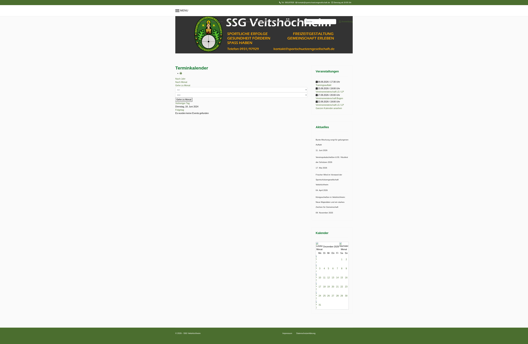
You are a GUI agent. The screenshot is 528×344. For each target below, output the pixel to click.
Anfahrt (287, 22)
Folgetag (179, 110)
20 (333, 286)
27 (333, 296)
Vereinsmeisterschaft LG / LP (330, 92)
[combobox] (320, 21)
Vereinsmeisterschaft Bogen (329, 98)
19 (328, 286)
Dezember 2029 (331, 246)
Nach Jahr (180, 79)
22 (341, 286)
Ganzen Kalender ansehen (329, 108)
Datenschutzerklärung (305, 333)
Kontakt (276, 22)
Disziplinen (246, 22)
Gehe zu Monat (182, 85)
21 (337, 286)
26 (328, 296)
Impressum (287, 333)
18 (324, 286)
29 (341, 296)
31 (320, 305)
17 (320, 286)
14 (337, 277)
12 (328, 277)
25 (324, 296)
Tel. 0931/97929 (287, 3)
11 (324, 277)
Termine (230, 22)
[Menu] (181, 10)
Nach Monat (181, 82)
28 (337, 296)
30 (346, 296)
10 (320, 277)
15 (341, 277)
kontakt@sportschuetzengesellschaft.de (314, 3)
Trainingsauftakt (323, 85)
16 (346, 277)
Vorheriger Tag (182, 103)
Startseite (203, 22)
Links (298, 22)
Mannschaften (262, 22)
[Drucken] (181, 73)
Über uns (216, 22)
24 (320, 296)
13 (333, 277)
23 (346, 286)
